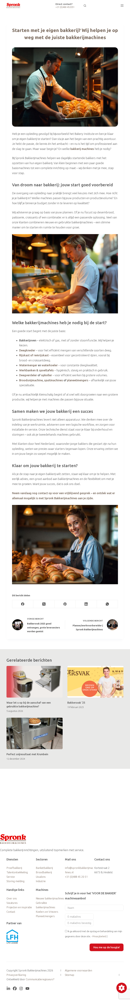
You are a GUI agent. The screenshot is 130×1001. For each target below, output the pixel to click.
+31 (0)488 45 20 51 (76, 876)
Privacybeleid (99, 936)
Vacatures (12, 902)
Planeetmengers (45, 916)
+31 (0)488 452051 (65, 7)
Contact (10, 911)
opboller (46, 375)
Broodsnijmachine (31, 380)
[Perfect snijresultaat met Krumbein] (34, 733)
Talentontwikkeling (17, 872)
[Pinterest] (65, 604)
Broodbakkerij (44, 872)
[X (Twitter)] (43, 604)
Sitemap (69, 974)
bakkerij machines (82, 148)
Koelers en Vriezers (47, 911)
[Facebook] (22, 604)
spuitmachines (53, 380)
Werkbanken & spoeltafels (36, 370)
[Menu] (122, 5)
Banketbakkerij (44, 867)
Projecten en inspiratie (19, 907)
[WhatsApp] (107, 604)
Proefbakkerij (14, 867)
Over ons (11, 898)
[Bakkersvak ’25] (95, 681)
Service (10, 876)
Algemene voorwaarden (78, 970)
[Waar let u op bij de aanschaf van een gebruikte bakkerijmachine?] (34, 681)
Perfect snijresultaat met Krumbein (27, 754)
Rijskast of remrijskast (34, 355)
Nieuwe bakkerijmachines (50, 898)
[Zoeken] (85, 5)
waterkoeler (50, 365)
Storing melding (15, 881)
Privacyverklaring (16, 974)
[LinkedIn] (86, 604)
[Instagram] (21, 988)
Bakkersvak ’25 (76, 702)
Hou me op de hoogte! (106, 947)
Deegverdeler (28, 375)
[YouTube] (27, 988)
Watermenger (28, 365)
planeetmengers (77, 380)
